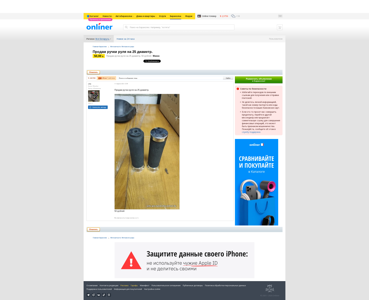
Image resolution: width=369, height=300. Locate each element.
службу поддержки (251, 132)
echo (89, 84)
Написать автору (99, 107)
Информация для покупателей (128, 289)
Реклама (124, 285)
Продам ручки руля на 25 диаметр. (123, 52)
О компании (92, 285)
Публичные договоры (193, 285)
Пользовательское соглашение (166, 285)
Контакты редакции (109, 285)
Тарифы (134, 285)
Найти (228, 78)
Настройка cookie (152, 289)
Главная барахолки (100, 46)
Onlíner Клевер (209, 16)
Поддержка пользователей (99, 289)
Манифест (144, 285)
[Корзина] (280, 27)
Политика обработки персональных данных (225, 285)
